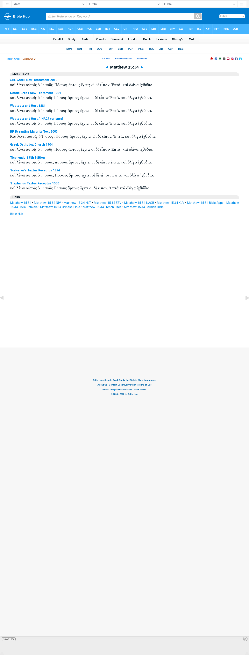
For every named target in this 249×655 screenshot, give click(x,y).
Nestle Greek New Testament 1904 (35, 93)
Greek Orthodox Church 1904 (31, 144)
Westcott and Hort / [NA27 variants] (36, 119)
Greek (17, 59)
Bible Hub (16, 214)
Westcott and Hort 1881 (28, 106)
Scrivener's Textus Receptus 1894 (35, 170)
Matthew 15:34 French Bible (102, 207)
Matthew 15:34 (20, 203)
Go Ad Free (9, 639)
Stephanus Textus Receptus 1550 (34, 183)
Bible (9, 59)
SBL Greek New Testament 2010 (33, 80)
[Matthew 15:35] (244, 306)
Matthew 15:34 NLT (77, 203)
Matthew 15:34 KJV (170, 203)
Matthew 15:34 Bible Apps (205, 203)
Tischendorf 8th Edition (27, 157)
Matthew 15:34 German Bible (144, 207)
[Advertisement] (124, 323)
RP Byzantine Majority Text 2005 (34, 131)
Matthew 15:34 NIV (47, 203)
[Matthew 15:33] (5, 306)
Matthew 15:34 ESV (107, 203)
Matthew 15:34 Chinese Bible (60, 207)
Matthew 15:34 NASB (139, 203)
